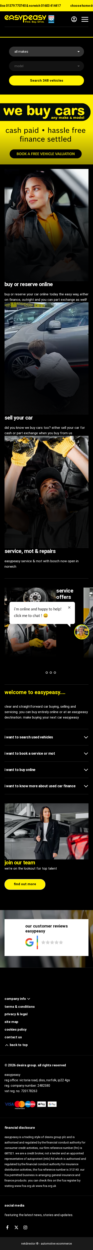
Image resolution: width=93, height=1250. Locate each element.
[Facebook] (7, 1227)
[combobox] (46, 52)
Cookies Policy (16, 1029)
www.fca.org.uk (46, 1186)
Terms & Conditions (20, 1007)
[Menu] (84, 19)
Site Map (11, 1022)
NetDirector (28, 1243)
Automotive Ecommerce (56, 1243)
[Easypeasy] (29, 19)
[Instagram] (25, 1227)
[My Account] (74, 19)
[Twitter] (16, 1227)
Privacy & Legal (16, 1014)
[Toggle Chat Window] (81, 632)
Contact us (13, 1037)
